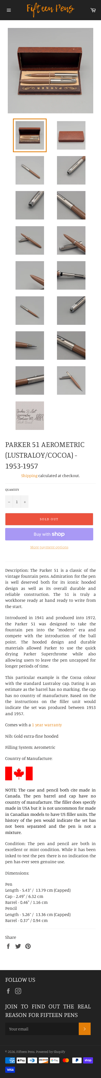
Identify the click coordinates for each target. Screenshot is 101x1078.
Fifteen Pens (25, 1052)
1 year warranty (47, 724)
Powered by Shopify (50, 1052)
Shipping (29, 475)
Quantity (12, 490)
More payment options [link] (49, 547)
